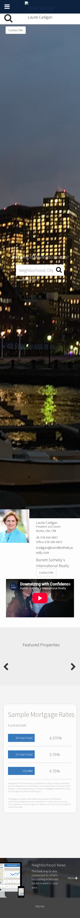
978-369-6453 (53, 542)
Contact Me (15, 30)
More (71, 878)
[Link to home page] (40, 6)
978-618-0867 (49, 537)
